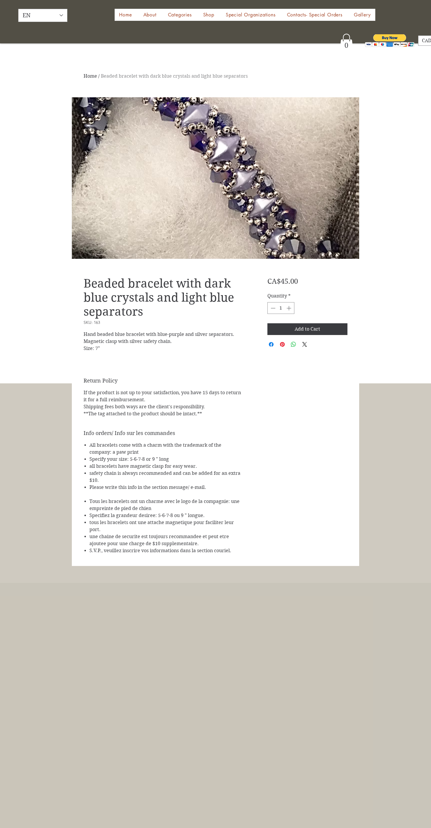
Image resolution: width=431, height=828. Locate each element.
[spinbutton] (280, 308)
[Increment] (289, 308)
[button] (208, 15)
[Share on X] (304, 344)
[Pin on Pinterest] (282, 344)
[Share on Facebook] (271, 344)
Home (90, 76)
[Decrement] (272, 308)
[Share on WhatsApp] (293, 344)
